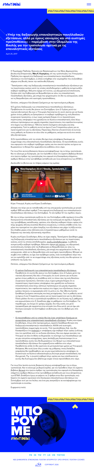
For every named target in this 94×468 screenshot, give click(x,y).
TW (39, 455)
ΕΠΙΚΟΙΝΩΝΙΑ (33, 459)
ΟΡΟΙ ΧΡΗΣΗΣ (63, 459)
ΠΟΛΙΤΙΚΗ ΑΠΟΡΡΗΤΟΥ (48, 459)
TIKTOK (61, 455)
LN (48, 455)
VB (53, 455)
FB (30, 455)
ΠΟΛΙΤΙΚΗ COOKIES (76, 459)
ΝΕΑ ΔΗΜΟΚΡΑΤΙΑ (20, 459)
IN (35, 455)
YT (44, 455)
